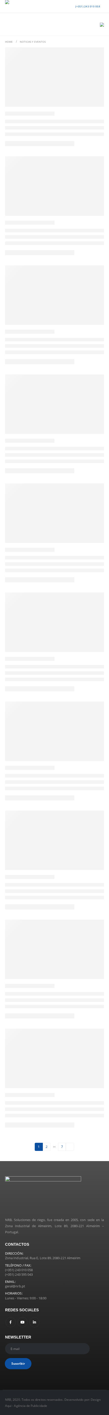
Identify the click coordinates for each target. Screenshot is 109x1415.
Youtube (22, 1322)
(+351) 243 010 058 (87, 6)
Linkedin (34, 1322)
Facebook (11, 1322)
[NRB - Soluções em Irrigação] (15, 6)
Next (70, 1147)
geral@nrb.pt (15, 1286)
